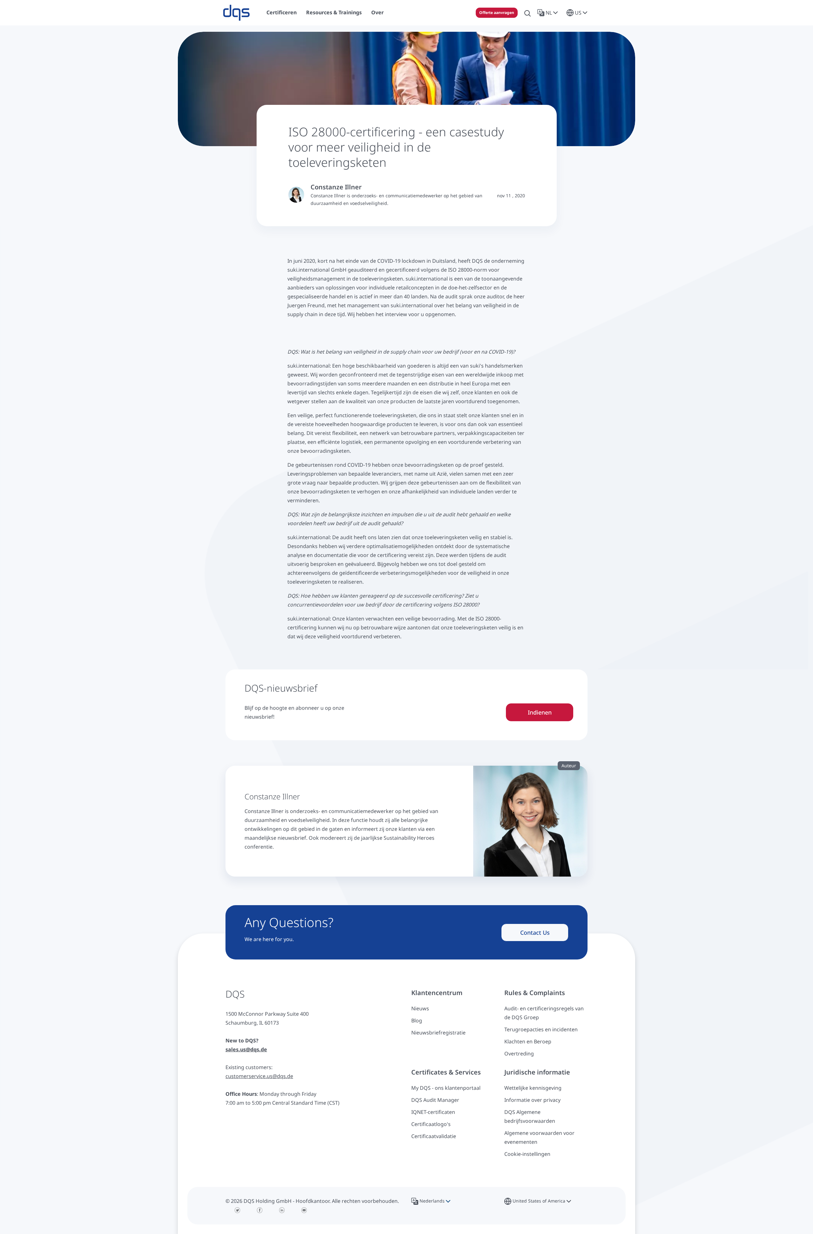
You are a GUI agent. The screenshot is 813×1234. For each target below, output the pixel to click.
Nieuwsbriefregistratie (438, 1032)
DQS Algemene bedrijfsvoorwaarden (529, 1116)
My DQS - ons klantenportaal (445, 1087)
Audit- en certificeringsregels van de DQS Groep (544, 1013)
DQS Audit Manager (435, 1099)
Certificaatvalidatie (433, 1136)
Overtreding (519, 1053)
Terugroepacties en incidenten (541, 1029)
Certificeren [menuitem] (281, 12)
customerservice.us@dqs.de (259, 1076)
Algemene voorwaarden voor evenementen (539, 1137)
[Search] (527, 12)
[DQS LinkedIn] (282, 1210)
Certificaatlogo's (431, 1124)
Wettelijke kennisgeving (532, 1087)
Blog (416, 1020)
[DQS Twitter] (237, 1210)
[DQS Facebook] (260, 1210)
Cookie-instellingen (527, 1154)
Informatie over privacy (532, 1099)
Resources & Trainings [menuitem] (334, 12)
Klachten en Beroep (527, 1041)
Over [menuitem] (377, 12)
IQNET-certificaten (433, 1112)
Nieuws (420, 1008)
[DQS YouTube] (304, 1210)
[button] (548, 13)
